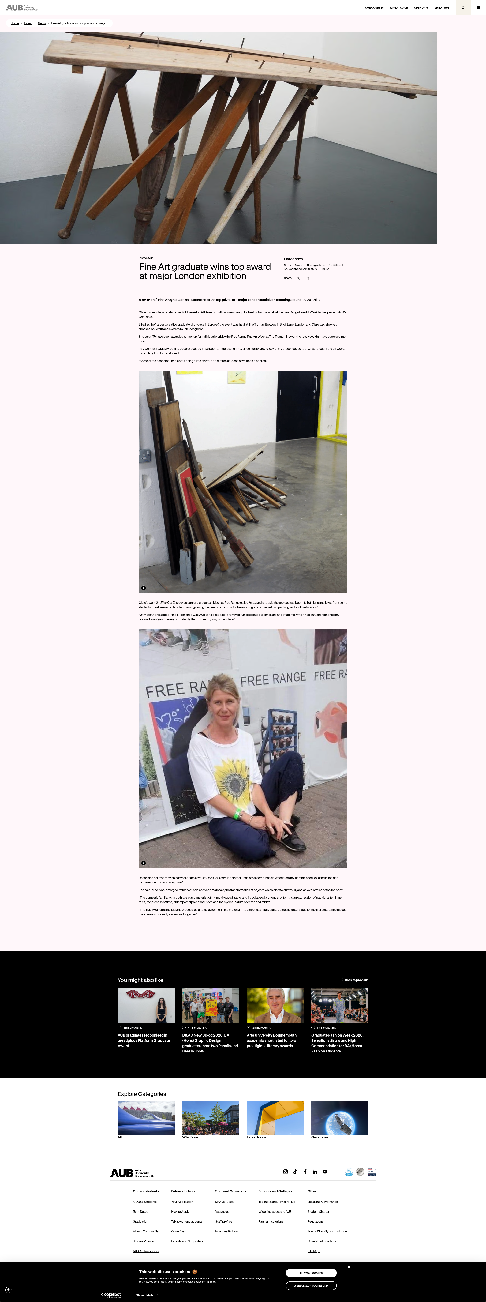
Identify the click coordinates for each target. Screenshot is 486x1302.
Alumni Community (146, 1231)
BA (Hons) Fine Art (156, 300)
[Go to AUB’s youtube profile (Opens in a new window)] (325, 1172)
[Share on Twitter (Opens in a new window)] (298, 278)
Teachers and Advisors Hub (277, 1201)
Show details (145, 1295)
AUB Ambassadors (146, 1251)
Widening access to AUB (275, 1211)
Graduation (140, 1221)
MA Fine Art (189, 312)
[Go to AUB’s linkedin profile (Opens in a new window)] (315, 1172)
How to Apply (180, 1211)
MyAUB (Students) (145, 1201)
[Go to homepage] (140, 1173)
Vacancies (222, 1211)
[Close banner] (349, 1267)
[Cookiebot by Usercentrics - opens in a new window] (111, 1295)
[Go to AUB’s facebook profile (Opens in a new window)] (305, 1172)
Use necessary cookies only (311, 1285)
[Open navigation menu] (478, 7)
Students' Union (143, 1241)
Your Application (182, 1201)
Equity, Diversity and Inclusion (327, 1231)
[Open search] (463, 7)
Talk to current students (186, 1221)
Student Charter (318, 1211)
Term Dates (140, 1211)
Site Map (314, 1251)
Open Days (178, 1231)
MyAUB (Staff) (224, 1201)
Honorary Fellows (226, 1231)
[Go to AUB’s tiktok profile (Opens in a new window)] (295, 1172)
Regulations (315, 1221)
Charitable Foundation (322, 1241)
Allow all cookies (311, 1273)
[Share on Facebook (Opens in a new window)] (308, 278)
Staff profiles (223, 1221)
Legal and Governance (323, 1201)
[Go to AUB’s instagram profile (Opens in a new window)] (285, 1172)
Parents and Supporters (187, 1241)
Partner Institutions (271, 1221)
